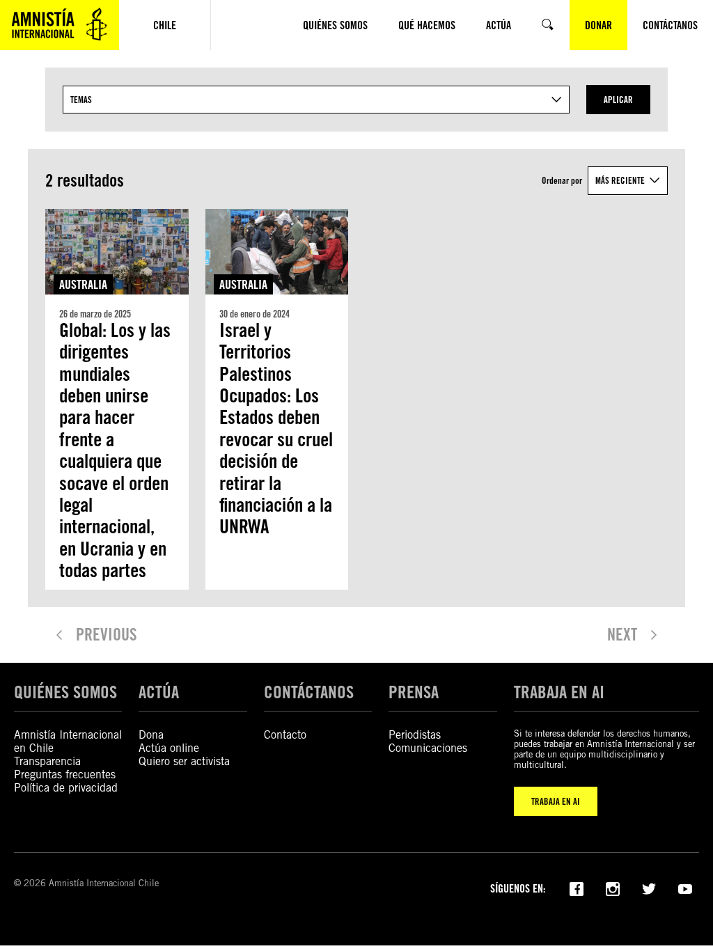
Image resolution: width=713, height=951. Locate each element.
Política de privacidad (66, 787)
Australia (83, 284)
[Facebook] (576, 887)
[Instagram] (613, 887)
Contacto (285, 734)
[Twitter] (649, 887)
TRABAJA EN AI (555, 801)
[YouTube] (685, 887)
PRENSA (414, 692)
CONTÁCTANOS (309, 692)
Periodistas (415, 734)
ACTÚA (159, 692)
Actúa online (169, 748)
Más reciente (620, 180)
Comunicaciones (428, 748)
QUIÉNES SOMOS (65, 692)
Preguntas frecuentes (65, 774)
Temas (81, 99)
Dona (151, 734)
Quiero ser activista (184, 761)
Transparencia (47, 761)
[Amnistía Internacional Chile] (59, 25)
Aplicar (618, 99)
